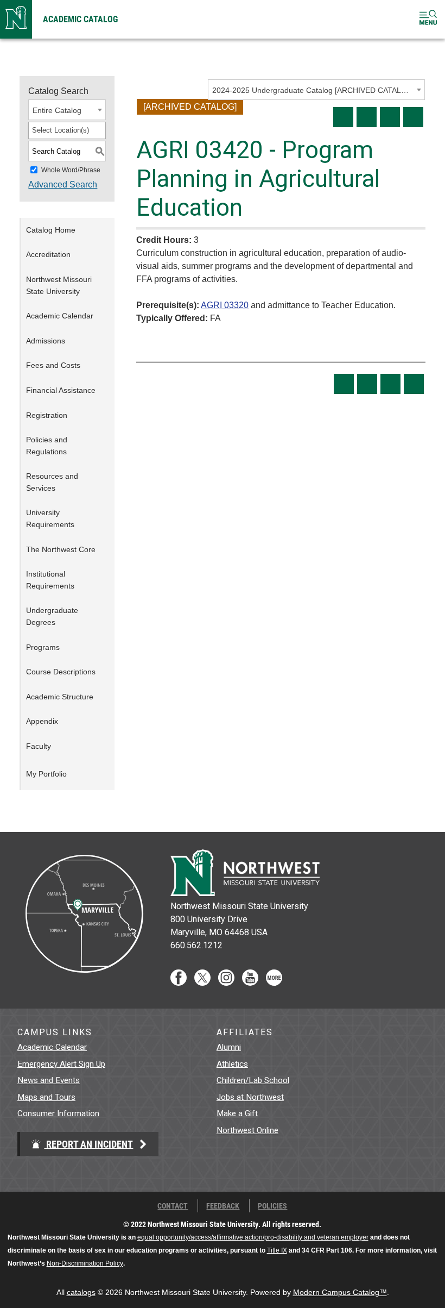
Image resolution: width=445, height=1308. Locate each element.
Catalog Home (50, 230)
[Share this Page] (367, 117)
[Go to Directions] (83, 983)
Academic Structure (59, 696)
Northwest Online (247, 1130)
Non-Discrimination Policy (85, 1263)
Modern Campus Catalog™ (340, 1292)
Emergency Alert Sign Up (61, 1064)
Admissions (45, 340)
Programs (43, 647)
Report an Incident (88, 1143)
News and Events (48, 1080)
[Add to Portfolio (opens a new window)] (343, 117)
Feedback (222, 1206)
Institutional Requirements (50, 579)
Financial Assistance (61, 390)
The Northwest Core (61, 549)
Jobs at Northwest (250, 1097)
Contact (172, 1206)
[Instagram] (226, 983)
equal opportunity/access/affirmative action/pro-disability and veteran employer (252, 1237)
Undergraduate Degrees (52, 616)
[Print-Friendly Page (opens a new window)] (390, 117)
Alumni (229, 1047)
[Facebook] (178, 983)
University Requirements (50, 518)
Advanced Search (62, 184)
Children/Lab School (253, 1080)
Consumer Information (58, 1113)
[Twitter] (202, 983)
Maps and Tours (46, 1097)
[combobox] (316, 89)
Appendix (42, 721)
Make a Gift (237, 1113)
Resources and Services (52, 482)
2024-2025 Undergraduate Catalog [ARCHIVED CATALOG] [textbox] (313, 90)
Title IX (277, 1250)
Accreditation (48, 254)
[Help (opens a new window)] (413, 117)
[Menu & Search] (428, 19)
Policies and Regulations (46, 445)
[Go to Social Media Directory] (274, 983)
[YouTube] (250, 983)
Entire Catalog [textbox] (57, 110)
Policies (272, 1206)
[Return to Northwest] (16, 19)
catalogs (81, 1292)
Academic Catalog (80, 18)
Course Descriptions (61, 671)
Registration (46, 415)
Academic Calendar (59, 315)
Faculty (38, 746)
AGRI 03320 (225, 305)
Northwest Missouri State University (59, 285)
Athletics (232, 1064)
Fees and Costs (53, 365)
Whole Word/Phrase (70, 170)
